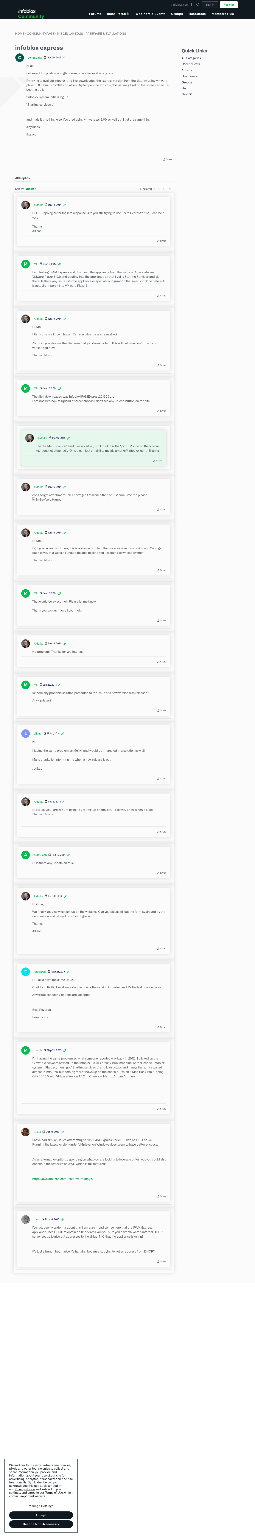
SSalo (37, 1131)
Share (167, 160)
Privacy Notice (25, 1489)
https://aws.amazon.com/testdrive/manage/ (62, 1179)
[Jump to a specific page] (169, 189)
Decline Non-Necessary (41, 1524)
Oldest (30, 189)
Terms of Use (54, 1492)
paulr (37, 1219)
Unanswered (190, 76)
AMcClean (40, 854)
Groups (187, 82)
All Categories (191, 58)
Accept (41, 1515)
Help (185, 88)
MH (36, 264)
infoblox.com (180, 4)
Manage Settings (41, 1506)
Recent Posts (191, 64)
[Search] (198, 4)
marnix (38, 1050)
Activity (187, 70)
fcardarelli (40, 971)
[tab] (22, 178)
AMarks (38, 204)
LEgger (38, 733)
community (35, 57)
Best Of (187, 94)
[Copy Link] (64, 57)
